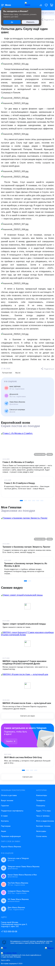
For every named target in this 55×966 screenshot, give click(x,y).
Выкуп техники (7, 800)
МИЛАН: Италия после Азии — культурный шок (27, 703)
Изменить (30, 22)
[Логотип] (27, 5)
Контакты (5, 821)
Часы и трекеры (43, 816)
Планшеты (40, 806)
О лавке (4, 816)
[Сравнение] (40, 5)
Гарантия (5, 806)
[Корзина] (51, 5)
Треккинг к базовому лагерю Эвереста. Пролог (26, 547)
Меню (8, 5)
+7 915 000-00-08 (9, 931)
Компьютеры (41, 795)
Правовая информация (11, 836)
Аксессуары (41, 831)
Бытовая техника (43, 826)
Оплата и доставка (9, 795)
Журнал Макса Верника (11, 846)
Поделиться (49, 20)
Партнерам (5, 826)
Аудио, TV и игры (43, 811)
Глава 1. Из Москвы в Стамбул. (18, 462)
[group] (27, 487)
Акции (3, 831)
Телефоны (40, 800)
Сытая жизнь (41, 836)
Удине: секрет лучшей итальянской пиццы (24, 624)
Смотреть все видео (27, 716)
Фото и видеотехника (45, 821)
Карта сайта (5, 960)
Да (12, 22)
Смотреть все (27, 777)
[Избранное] (46, 5)
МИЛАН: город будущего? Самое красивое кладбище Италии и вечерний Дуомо (24, 662)
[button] (21, 500)
